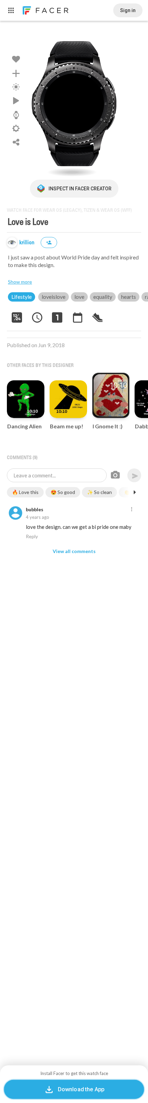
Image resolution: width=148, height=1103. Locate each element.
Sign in (128, 10)
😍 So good (63, 492)
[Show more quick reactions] (134, 492)
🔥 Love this (25, 492)
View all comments (74, 551)
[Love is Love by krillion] (74, 103)
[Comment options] (131, 509)
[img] (12, 242)
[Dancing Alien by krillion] (25, 399)
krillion (27, 242)
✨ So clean (99, 492)
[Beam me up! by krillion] (68, 399)
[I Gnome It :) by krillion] (111, 395)
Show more (20, 282)
